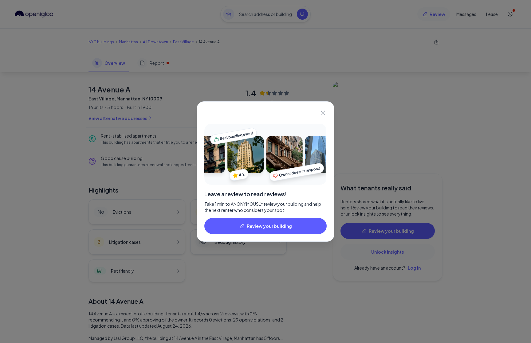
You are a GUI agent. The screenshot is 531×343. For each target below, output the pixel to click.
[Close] (323, 113)
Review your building (269, 226)
